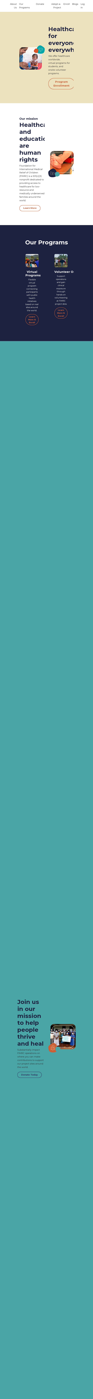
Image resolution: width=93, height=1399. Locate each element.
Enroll (66, 4)
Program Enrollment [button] (61, 83)
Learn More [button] (30, 208)
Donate (40, 4)
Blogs (75, 4)
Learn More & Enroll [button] (32, 320)
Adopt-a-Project (56, 6)
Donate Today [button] (29, 1074)
